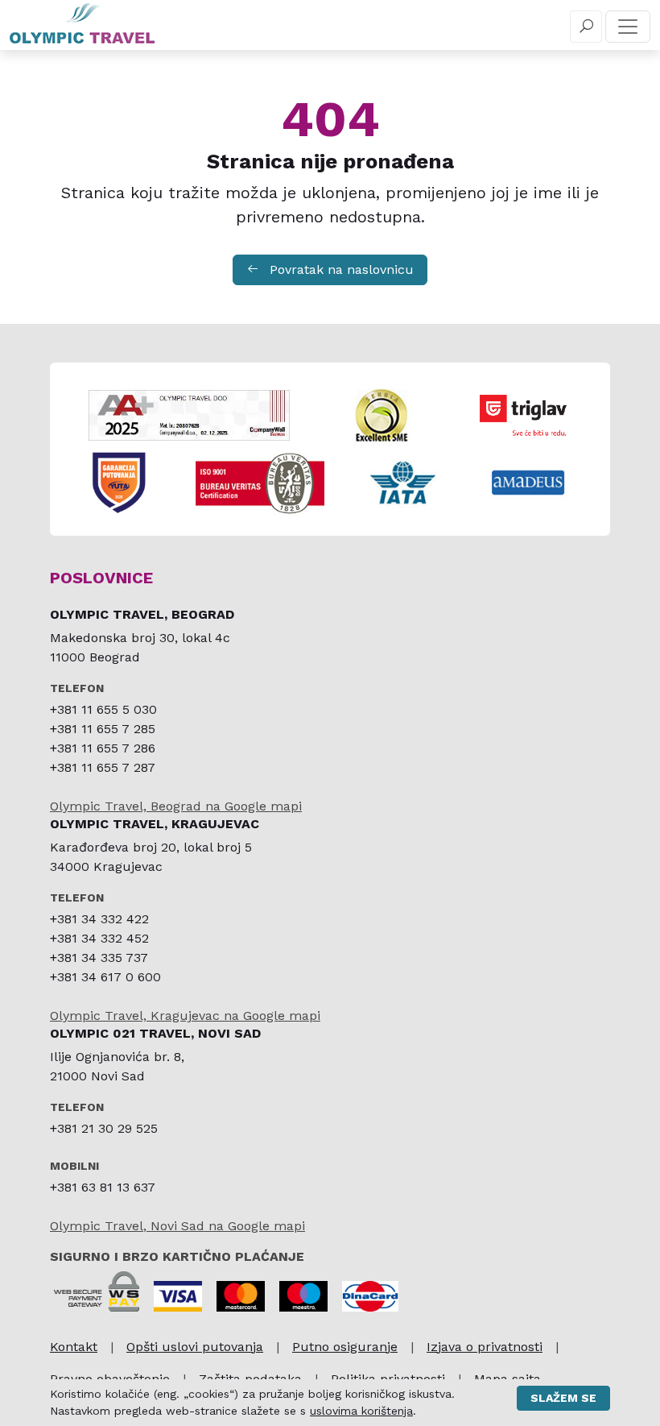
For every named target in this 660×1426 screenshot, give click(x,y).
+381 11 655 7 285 (102, 728)
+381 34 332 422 (99, 918)
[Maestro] (303, 1296)
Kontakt (73, 1346)
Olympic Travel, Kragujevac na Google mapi (185, 1015)
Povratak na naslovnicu (340, 269)
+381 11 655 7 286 (102, 748)
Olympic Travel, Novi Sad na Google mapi (177, 1225)
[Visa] (178, 1296)
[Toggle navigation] (627, 26)
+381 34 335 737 (99, 957)
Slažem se (563, 1397)
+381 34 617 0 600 (105, 977)
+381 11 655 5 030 (103, 709)
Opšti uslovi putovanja (194, 1346)
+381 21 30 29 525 (104, 1128)
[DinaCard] (370, 1296)
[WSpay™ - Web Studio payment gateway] (96, 1290)
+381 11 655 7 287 (102, 767)
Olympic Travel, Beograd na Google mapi (176, 806)
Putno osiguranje (345, 1346)
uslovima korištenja (361, 1410)
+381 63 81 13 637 (102, 1187)
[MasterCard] (240, 1296)
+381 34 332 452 (99, 938)
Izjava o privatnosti (484, 1346)
